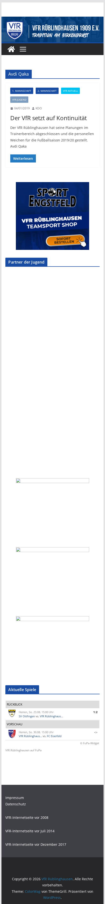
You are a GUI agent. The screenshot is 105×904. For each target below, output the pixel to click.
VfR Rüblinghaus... (51, 716)
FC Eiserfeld (54, 736)
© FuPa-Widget (89, 743)
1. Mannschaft (21, 91)
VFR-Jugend (19, 99)
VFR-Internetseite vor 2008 (26, 817)
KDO (39, 108)
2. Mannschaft (47, 91)
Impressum (14, 797)
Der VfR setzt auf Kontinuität (48, 118)
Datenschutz (15, 804)
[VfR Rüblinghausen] (52, 20)
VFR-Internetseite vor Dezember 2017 (35, 844)
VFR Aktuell (70, 91)
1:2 (95, 712)
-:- (96, 732)
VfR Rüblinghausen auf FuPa (23, 750)
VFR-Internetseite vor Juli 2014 (29, 831)
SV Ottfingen (27, 716)
